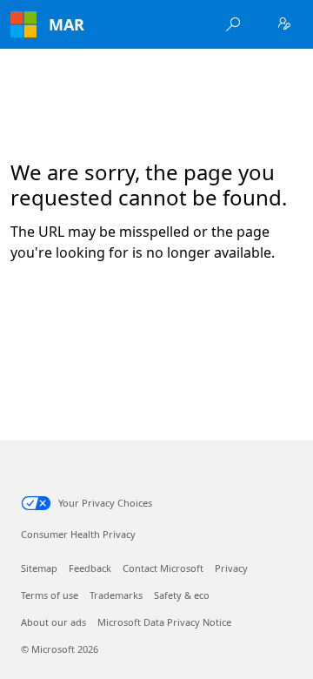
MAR (66, 24)
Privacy (231, 568)
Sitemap (39, 568)
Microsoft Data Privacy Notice (164, 622)
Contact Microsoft (163, 568)
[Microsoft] (23, 24)
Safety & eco (182, 595)
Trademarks (116, 595)
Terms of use (49, 595)
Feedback (90, 568)
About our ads (53, 622)
